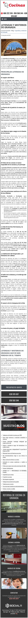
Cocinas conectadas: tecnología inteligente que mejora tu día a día (15, 442)
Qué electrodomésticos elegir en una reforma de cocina (15, 456)
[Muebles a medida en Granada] (14, 512)
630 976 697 (14, 394)
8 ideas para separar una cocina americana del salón (14, 466)
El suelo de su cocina (7, 477)
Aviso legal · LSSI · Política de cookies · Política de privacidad (14, 612)
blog (20, 377)
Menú (5, 19)
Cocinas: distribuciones (8, 468)
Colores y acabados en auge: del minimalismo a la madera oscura (15, 446)
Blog (12, 30)
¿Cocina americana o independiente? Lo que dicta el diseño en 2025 (15, 450)
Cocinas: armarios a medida (9, 489)
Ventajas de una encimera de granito (11, 482)
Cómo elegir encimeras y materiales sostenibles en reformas (15, 438)
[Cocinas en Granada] (14, 8)
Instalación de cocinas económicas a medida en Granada (15, 462)
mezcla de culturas (5, 63)
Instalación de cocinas (7, 491)
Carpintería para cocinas (8, 475)
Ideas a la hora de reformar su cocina (11, 460)
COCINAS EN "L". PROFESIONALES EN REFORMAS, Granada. (15, 471)
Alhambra (13, 112)
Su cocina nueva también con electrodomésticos (13, 486)
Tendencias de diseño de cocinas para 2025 (12, 435)
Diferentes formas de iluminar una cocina (12, 453)
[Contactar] (14, 589)
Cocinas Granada (5, 30)
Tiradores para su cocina (8, 484)
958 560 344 (18, 13)
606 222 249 (8, 13)
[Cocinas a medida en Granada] (14, 538)
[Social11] (14, 605)
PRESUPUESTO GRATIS (14, 387)
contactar (8, 380)
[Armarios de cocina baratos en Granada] (14, 564)
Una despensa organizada (8, 479)
